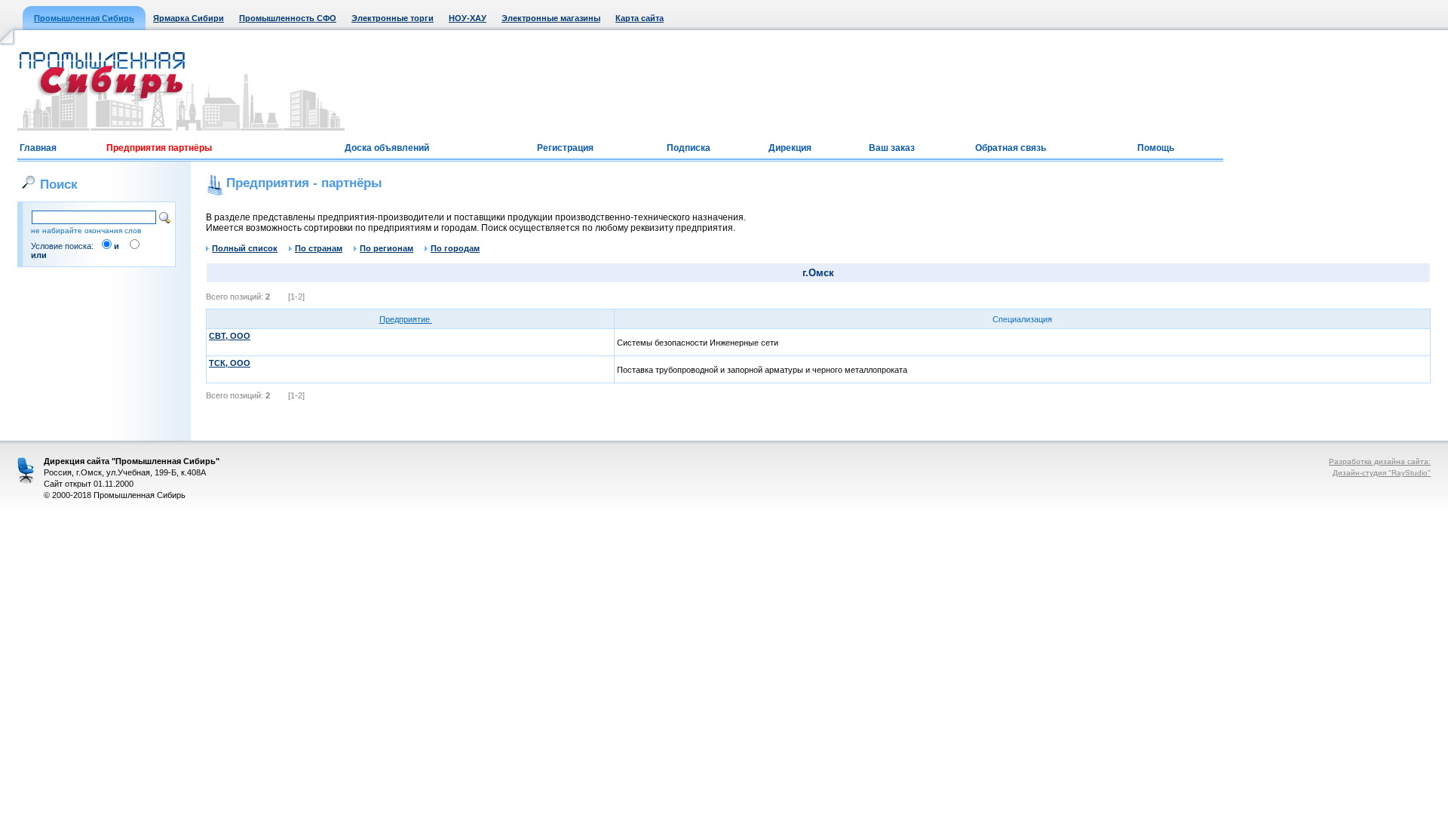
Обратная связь (1010, 148)
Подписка (688, 148)
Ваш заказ (892, 148)
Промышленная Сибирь (84, 18)
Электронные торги (392, 18)
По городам (455, 248)
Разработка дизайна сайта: (1380, 461)
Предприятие (405, 319)
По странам (318, 248)
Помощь (1155, 148)
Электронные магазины (551, 18)
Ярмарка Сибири (188, 18)
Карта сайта (639, 18)
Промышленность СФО (287, 18)
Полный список (245, 248)
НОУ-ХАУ (467, 18)
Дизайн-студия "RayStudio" (1382, 473)
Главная (38, 148)
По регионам (386, 248)
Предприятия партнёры (159, 148)
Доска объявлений (387, 148)
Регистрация (565, 148)
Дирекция (789, 148)
